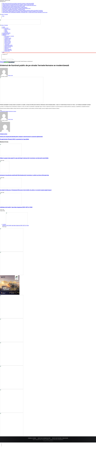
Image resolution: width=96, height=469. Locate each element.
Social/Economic (6, 33)
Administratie (5, 34)
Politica (5, 30)
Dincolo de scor (7, 40)
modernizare (11, 111)
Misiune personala (7, 47)
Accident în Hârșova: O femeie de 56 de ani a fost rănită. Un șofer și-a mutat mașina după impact (19, 5)
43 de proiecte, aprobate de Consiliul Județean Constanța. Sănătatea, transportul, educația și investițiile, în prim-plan (22, 10)
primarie (14, 111)
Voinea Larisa (10, 75)
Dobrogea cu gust (7, 42)
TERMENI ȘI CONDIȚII (32, 438)
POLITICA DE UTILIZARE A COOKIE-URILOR (60, 438)
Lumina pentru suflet (8, 50)
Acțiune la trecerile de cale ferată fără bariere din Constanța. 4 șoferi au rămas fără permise (18, 4)
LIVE (3, 52)
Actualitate (5, 28)
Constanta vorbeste (7, 38)
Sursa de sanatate (7, 43)
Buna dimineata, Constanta (9, 36)
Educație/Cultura (7, 29)
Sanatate (5, 31)
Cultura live (6, 48)
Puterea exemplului (7, 49)
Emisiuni (4, 35)
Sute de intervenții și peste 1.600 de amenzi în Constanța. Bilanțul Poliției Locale (16, 8)
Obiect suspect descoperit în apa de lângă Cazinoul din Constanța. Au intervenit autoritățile (18, 3)
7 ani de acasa (6, 44)
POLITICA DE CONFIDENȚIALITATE (44, 438)
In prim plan (6, 37)
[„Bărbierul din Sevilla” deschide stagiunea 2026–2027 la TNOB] (11, 204)
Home (3, 27)
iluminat (7, 111)
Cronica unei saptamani (8, 46)
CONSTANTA (2, 111)
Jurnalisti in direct (7, 39)
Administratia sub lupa (8, 45)
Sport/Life (6, 32)
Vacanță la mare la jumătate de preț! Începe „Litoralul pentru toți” (13, 9)
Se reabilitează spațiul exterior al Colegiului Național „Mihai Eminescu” (14, 7)
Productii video (7, 51)
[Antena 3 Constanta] (4, 14)
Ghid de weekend (7, 41)
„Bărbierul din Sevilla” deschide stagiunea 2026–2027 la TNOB (13, 6)
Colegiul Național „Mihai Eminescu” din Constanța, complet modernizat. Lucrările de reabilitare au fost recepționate (22, 11)
